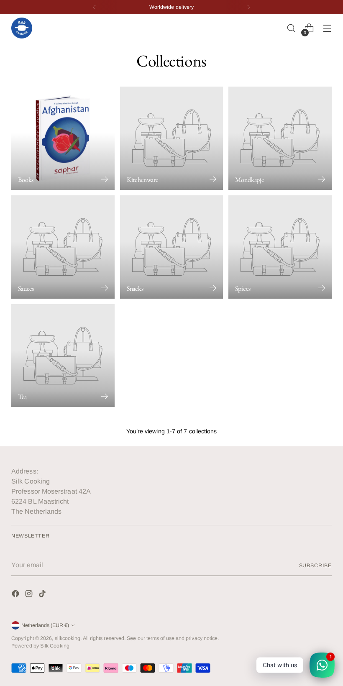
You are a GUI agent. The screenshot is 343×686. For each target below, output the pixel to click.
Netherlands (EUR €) (45, 625)
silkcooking (68, 638)
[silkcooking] (21, 28)
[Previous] (94, 7)
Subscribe (315, 565)
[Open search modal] (291, 28)
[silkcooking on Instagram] (30, 595)
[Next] (248, 7)
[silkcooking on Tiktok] (43, 595)
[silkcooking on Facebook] (16, 595)
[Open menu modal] (327, 28)
